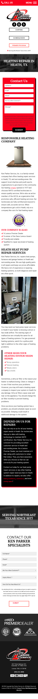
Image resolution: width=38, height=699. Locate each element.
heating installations (10, 478)
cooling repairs (8, 481)
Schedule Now (19, 38)
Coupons (19, 30)
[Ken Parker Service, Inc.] (19, 15)
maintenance (20, 478)
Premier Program (19, 45)
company (13, 188)
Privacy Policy (21, 688)
